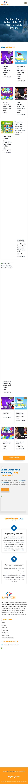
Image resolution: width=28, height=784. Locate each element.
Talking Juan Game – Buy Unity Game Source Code (7, 385)
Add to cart (7, 79)
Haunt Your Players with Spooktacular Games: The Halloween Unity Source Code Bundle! (21, 247)
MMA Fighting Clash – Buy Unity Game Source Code (21, 107)
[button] (25, 3)
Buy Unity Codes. (11, 771)
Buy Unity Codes (14, 777)
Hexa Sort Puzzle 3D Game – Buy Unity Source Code (7, 106)
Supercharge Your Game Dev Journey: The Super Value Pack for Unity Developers (7, 143)
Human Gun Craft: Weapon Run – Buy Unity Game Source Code (21, 72)
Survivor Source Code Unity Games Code (6, 70)
